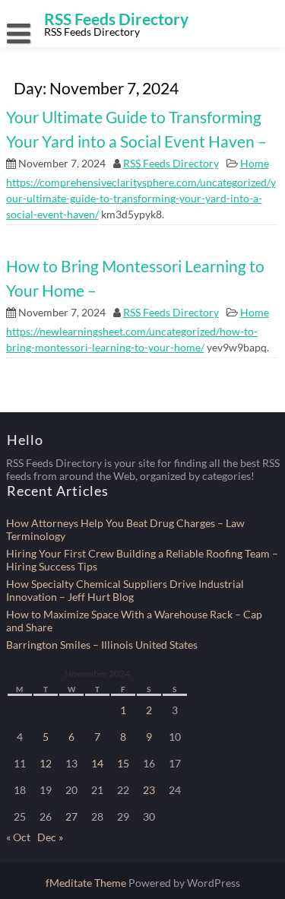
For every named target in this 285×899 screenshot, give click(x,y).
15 (123, 763)
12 (46, 763)
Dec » (50, 837)
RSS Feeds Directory (171, 163)
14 (97, 763)
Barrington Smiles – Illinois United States (102, 644)
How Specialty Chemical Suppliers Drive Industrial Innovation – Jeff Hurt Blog (125, 590)
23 (149, 789)
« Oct (18, 837)
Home (254, 163)
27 (71, 816)
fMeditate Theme (87, 882)
